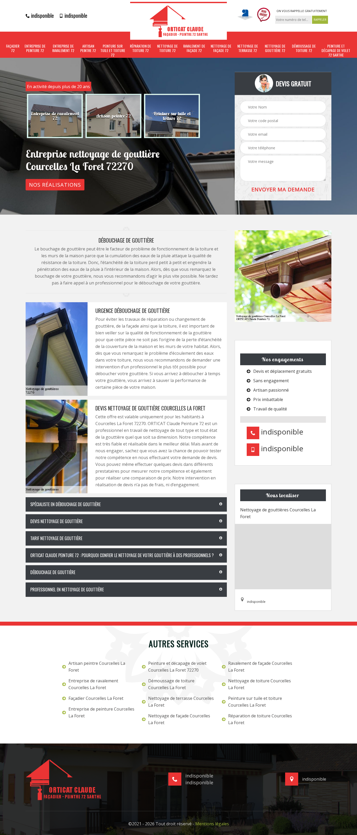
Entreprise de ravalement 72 (63, 48)
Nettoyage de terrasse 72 (247, 48)
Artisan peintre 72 (88, 48)
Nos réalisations (55, 184)
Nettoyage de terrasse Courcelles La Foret (181, 701)
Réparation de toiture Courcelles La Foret (260, 719)
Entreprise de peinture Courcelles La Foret (101, 712)
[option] (55, 116)
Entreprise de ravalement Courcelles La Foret (93, 684)
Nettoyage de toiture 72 (167, 48)
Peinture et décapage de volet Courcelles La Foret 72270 (177, 666)
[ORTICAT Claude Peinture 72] (178, 21)
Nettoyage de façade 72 (221, 48)
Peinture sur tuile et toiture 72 (112, 50)
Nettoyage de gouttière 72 (275, 48)
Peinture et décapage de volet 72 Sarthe (335, 50)
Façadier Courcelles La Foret (95, 698)
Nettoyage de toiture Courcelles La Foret (259, 684)
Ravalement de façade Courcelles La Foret (260, 666)
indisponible (42, 15)
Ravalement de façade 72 (194, 48)
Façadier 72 (12, 48)
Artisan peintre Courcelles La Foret (96, 666)
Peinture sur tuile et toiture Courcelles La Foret (255, 701)
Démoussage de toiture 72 (304, 48)
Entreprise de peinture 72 (35, 48)
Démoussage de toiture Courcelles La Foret (171, 684)
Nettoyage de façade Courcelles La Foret (179, 719)
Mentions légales (212, 824)
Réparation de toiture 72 (140, 48)
